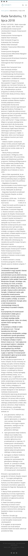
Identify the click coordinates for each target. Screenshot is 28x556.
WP (9, 547)
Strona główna (5, 10)
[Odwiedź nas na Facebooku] (6, 1)
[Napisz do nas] (4, 1)
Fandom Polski (11, 543)
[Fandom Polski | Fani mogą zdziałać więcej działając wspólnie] (6, 5)
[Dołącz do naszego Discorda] (1, 1)
